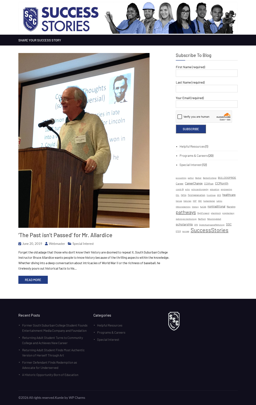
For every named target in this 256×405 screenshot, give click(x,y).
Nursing (231, 206)
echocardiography (199, 189)
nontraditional (216, 206)
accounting (181, 178)
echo (187, 189)
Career (179, 183)
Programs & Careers (194, 155)
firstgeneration (196, 195)
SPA (196, 224)
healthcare (229, 195)
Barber (198, 178)
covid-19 (180, 189)
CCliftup (208, 183)
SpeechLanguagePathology (212, 224)
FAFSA (183, 195)
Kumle (59, 397)
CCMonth (221, 183)
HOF (195, 201)
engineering (226, 189)
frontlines (211, 195)
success (185, 231)
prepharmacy (228, 213)
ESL (177, 195)
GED (219, 195)
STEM (178, 231)
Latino (219, 201)
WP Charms (77, 397)
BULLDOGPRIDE (227, 177)
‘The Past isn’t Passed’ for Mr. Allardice (65, 235)
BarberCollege (209, 178)
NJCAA (203, 206)
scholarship (184, 224)
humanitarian (209, 201)
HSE (200, 201)
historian (187, 201)
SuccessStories (209, 230)
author (191, 178)
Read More (33, 280)
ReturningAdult (214, 219)
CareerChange (194, 183)
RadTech (202, 219)
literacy (195, 206)
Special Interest (83, 243)
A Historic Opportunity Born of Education (50, 375)
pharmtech (216, 213)
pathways (186, 212)
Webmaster (57, 243)
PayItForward (203, 213)
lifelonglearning (183, 206)
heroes (179, 201)
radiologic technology (186, 219)
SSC (229, 224)
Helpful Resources (192, 146)
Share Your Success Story (39, 40)
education (214, 189)
